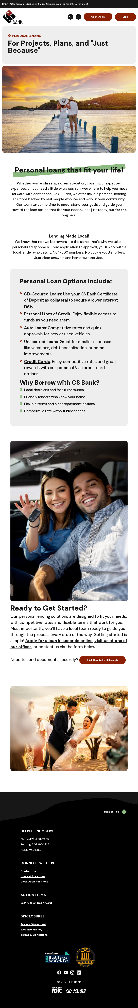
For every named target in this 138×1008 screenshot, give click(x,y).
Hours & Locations (33, 876)
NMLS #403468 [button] (31, 850)
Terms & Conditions (34, 935)
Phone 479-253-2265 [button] (35, 839)
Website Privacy (31, 929)
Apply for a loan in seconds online (59, 640)
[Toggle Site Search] (70, 17)
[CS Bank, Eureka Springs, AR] (12, 17)
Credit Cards (37, 361)
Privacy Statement (33, 924)
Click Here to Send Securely (102, 660)
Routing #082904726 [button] (35, 844)
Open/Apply (98, 16)
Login (126, 16)
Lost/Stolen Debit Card (36, 903)
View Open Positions (34, 881)
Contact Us (28, 871)
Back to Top (111, 811)
